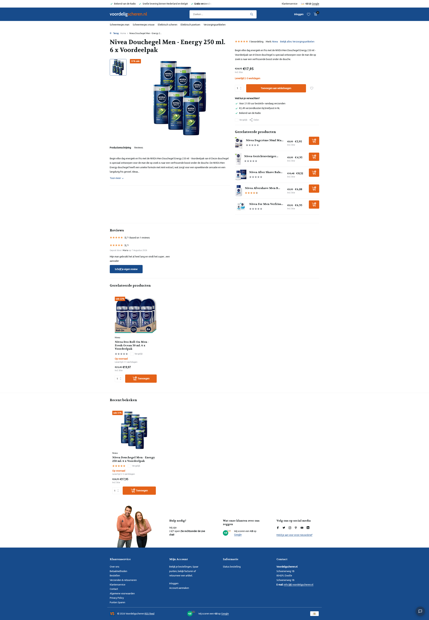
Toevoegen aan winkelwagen (276, 88)
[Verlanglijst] (308, 14)
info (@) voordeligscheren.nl (298, 584)
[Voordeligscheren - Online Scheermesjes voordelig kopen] (131, 14)
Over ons (114, 566)
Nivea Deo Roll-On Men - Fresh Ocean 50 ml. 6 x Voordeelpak (132, 345)
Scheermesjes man (119, 24)
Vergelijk (243, 120)
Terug (116, 33)
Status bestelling (232, 566)
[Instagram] (290, 528)
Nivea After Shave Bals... (265, 172)
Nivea (275, 41)
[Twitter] (284, 528)
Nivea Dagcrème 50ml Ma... (264, 140)
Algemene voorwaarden (122, 593)
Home (123, 33)
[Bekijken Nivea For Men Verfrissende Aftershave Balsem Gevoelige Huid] (241, 206)
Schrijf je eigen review (126, 269)
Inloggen (173, 583)
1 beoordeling (256, 41)
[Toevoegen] (314, 141)
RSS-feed (149, 613)
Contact (114, 589)
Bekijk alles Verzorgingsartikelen (297, 41)
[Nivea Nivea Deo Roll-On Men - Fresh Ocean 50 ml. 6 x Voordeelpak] (136, 315)
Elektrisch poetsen (190, 24)
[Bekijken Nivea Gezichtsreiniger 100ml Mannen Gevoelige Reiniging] (238, 159)
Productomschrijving (120, 147)
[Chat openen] (420, 611)
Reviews (138, 147)
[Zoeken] (251, 14)
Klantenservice (289, 3)
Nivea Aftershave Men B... (262, 188)
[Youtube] (302, 528)
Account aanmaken (179, 588)
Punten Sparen (117, 602)
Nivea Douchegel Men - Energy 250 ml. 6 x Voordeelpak (133, 459)
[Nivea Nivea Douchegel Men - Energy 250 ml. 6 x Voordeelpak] (134, 430)
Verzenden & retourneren (123, 580)
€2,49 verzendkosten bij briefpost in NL (259, 108)
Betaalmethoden (118, 571)
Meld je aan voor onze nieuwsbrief (294, 535)
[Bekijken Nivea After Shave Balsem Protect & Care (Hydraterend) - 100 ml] (241, 175)
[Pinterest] (296, 528)
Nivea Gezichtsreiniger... (261, 156)
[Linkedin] (308, 528)
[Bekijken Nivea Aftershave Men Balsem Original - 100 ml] (238, 191)
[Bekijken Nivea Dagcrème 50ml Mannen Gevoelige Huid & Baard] (239, 143)
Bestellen (115, 575)
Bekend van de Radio (250, 113)
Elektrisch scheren (167, 24)
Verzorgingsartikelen (215, 24)
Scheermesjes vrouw (144, 24)
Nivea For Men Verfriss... (266, 204)
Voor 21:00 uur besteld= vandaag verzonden (262, 103)
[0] (314, 14)
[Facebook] (278, 528)
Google (315, 3)
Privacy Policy (117, 598)
